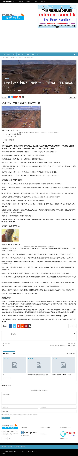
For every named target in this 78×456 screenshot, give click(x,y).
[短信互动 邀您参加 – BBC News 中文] (63, 365)
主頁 (4, 54)
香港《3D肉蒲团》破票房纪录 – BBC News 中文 (62, 345)
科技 (33, 54)
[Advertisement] (39, 41)
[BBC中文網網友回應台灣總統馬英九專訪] (39, 365)
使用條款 (28, 1)
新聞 (8, 54)
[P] (14, 365)
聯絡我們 (43, 1)
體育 (23, 54)
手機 (37, 54)
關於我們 (21, 1)
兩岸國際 (7, 78)
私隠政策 (36, 1)
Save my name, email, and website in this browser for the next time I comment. (20, 414)
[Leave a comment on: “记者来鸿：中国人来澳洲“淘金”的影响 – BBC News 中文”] (74, 97)
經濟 (14, 54)
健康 (28, 54)
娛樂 (19, 54)
